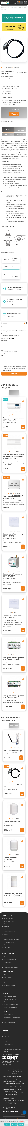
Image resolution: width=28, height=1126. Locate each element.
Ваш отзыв (4, 340)
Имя (2, 355)
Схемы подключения (9, 985)
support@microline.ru (17, 1079)
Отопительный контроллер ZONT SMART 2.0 (13, 535)
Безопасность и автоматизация (12, 1017)
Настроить (14, 1124)
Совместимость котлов (10, 996)
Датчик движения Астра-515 (10, 858)
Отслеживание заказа (10, 959)
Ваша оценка (5, 338)
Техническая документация (11, 1004)
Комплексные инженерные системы (13, 1019)
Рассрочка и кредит (9, 942)
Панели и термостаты (9, 931)
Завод (5, 1041)
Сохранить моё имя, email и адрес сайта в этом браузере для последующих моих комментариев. (14, 368)
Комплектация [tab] (20, 134)
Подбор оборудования (10, 999)
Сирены (6, 934)
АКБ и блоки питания (9, 937)
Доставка (6, 956)
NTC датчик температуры (13, 751)
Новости (6, 1036)
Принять (7, 1124)
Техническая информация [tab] (20, 129)
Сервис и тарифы (8, 982)
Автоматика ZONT (9, 918)
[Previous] (11, 392)
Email (3, 361)
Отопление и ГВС (8, 1014)
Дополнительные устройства (11, 939)
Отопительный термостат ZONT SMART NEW (12, 617)
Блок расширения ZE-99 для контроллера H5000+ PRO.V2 (13, 455)
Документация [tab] (8, 134)
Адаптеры (6, 923)
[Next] (16, 392)
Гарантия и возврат (9, 964)
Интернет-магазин (8, 915)
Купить (15, 114)
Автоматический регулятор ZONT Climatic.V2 (13, 419)
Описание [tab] (8, 129)
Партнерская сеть (8, 1044)
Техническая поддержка (10, 1007)
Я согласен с (9, 352)
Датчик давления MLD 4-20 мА (13, 786)
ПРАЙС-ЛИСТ (7, 947)
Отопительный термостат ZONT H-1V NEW (12, 575)
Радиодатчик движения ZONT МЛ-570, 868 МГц (13, 895)
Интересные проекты (9, 1022)
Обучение (6, 974)
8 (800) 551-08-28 (16, 1070)
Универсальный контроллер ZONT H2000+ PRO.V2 (13, 697)
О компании (5, 1030)
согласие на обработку (15, 1118)
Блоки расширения (9, 921)
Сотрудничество (8, 977)
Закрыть (21, 1124)
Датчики (6, 926)
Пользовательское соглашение (12, 1047)
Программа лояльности (10, 980)
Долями (6, 945)
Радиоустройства (8, 929)
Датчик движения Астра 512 (13, 822)
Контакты (6, 1033)
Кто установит (7, 962)
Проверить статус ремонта (11, 967)
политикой (21, 1121)
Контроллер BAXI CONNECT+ (13, 496)
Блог (5, 1039)
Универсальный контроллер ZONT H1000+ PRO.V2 (13, 659)
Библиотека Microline (9, 1002)
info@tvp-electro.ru (17, 1076)
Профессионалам (7, 971)
